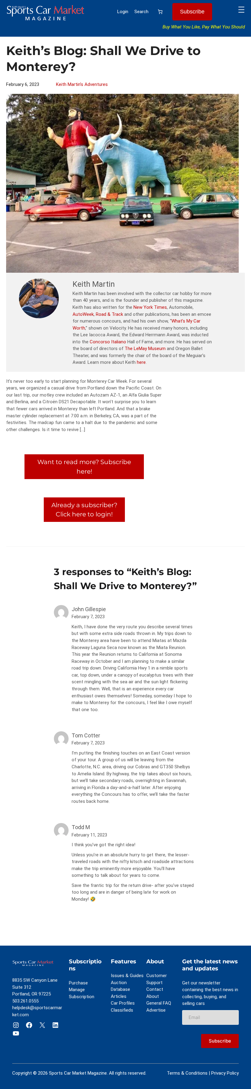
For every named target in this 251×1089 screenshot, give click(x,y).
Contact (154, 989)
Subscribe (192, 12)
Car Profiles (123, 1003)
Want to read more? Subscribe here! (84, 466)
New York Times (150, 307)
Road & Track (109, 314)
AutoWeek (83, 314)
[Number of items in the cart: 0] (160, 12)
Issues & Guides (127, 975)
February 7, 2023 (88, 616)
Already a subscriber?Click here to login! (84, 509)
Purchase (78, 983)
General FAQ (158, 1003)
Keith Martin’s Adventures (82, 84)
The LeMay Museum (145, 348)
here (141, 362)
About (152, 996)
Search (141, 11)
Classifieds (122, 1010)
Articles (118, 996)
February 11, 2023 (89, 835)
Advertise (156, 1010)
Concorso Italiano (108, 342)
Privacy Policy (225, 1073)
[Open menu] (241, 10)
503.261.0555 (25, 1001)
